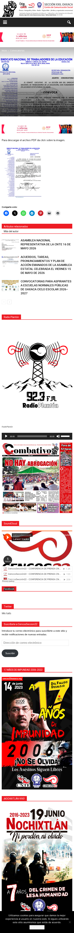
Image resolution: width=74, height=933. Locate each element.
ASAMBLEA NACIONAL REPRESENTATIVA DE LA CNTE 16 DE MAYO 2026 (46, 244)
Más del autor (11, 231)
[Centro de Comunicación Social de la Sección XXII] (37, 9)
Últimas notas (42, 93)
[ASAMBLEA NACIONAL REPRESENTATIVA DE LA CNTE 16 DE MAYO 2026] (10, 244)
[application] (37, 436)
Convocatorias (8, 93)
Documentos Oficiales (25, 93)
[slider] (66, 436)
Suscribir (10, 653)
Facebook (9, 589)
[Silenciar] (58, 436)
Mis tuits (6, 613)
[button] (69, 22)
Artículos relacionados (16, 226)
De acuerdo (37, 927)
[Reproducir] (6, 436)
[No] (69, 922)
